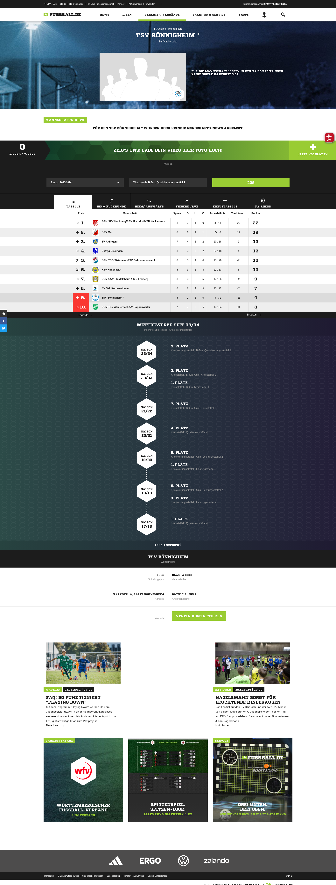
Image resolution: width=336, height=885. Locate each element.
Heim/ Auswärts (149, 206)
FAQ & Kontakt (135, 4)
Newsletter (150, 4)
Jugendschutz (113, 876)
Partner (120, 4)
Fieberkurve (187, 206)
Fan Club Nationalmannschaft (100, 4)
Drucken (251, 314)
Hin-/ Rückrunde (111, 206)
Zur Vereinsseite (168, 41)
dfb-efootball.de (76, 4)
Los (251, 182)
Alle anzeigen (166, 545)
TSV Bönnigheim (168, 557)
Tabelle (73, 206)
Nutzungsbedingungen (92, 876)
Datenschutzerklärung (68, 876)
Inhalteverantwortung (134, 876)
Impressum (49, 876)
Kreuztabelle (225, 206)
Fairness (263, 206)
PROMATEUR (50, 4)
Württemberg (175, 28)
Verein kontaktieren (199, 616)
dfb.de (63, 4)
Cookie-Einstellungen (157, 876)
